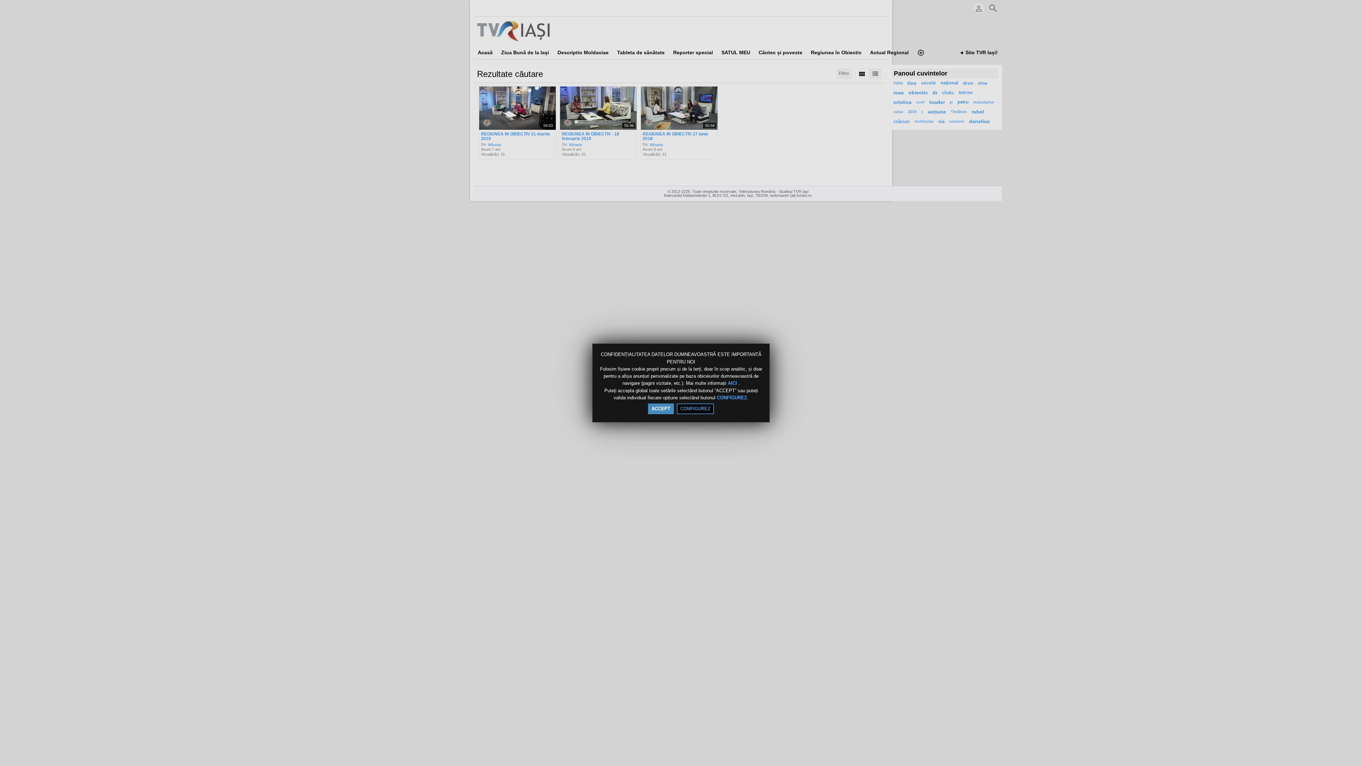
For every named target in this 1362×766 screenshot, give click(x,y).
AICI (733, 383)
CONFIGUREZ (732, 397)
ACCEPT (661, 408)
